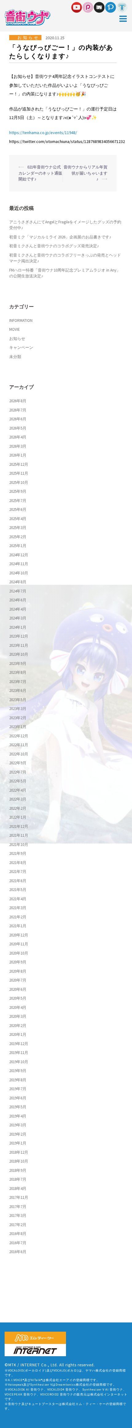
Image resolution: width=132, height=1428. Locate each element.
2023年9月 (17, 663)
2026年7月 (17, 410)
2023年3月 (17, 708)
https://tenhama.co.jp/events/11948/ (43, 132)
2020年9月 (17, 962)
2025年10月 (18, 482)
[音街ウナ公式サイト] (27, 17)
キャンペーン (21, 347)
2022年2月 (17, 808)
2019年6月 (17, 1098)
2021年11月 (18, 835)
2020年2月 (17, 1025)
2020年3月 (17, 1016)
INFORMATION (21, 320)
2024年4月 (17, 609)
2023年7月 (17, 681)
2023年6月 (17, 690)
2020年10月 (18, 953)
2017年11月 (18, 1197)
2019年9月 (17, 1070)
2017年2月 (17, 1224)
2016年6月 (17, 1251)
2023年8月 (17, 672)
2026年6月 (17, 419)
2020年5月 (17, 998)
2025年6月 (17, 509)
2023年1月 (17, 726)
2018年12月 (18, 1152)
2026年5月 (17, 428)
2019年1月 (17, 1143)
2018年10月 (18, 1161)
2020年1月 (17, 1034)
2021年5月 (17, 889)
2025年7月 (17, 500)
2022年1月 (17, 817)
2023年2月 (17, 717)
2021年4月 (17, 898)
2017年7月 (17, 1206)
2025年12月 (18, 464)
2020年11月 (18, 944)
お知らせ (28, 37)
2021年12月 (18, 826)
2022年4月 (17, 790)
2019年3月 (17, 1125)
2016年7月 (17, 1242)
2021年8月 (17, 862)
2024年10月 (18, 573)
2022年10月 (18, 754)
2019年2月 (17, 1134)
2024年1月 (17, 627)
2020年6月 (17, 989)
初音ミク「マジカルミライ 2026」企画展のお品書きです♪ (60, 237)
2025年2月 (17, 536)
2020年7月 (17, 980)
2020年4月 (17, 1007)
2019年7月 (17, 1088)
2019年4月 (17, 1116)
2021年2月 (17, 917)
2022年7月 (17, 772)
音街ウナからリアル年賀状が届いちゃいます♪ (85, 173)
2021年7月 (17, 871)
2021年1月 (17, 925)
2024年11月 (18, 563)
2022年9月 (17, 763)
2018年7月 (17, 1179)
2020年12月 (18, 935)
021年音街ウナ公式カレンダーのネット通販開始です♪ (40, 173)
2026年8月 (17, 400)
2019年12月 (18, 1043)
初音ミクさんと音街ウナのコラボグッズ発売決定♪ (54, 246)
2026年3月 (17, 446)
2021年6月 (17, 880)
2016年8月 (17, 1233)
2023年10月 (18, 654)
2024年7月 (17, 591)
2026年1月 (17, 455)
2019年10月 (18, 1061)
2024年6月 (17, 600)
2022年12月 (18, 736)
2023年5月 (17, 699)
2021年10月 (18, 844)
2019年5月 (17, 1107)
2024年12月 (18, 555)
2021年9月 (17, 853)
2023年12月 (18, 636)
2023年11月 (18, 645)
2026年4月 (17, 437)
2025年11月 (18, 473)
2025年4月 (17, 518)
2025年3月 (17, 527)
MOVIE (14, 329)
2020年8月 (17, 971)
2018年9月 (17, 1170)
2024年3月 (17, 618)
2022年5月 (17, 781)
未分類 (15, 356)
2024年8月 (17, 582)
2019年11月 (18, 1052)
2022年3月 (17, 799)
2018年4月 (17, 1188)
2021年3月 (17, 907)
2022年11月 (18, 744)
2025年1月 (17, 545)
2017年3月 (17, 1215)
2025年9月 (17, 491)
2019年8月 (17, 1080)
